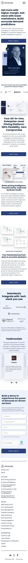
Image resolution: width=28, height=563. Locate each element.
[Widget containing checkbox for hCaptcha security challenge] (13, 443)
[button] (24, 3)
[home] (7, 2)
